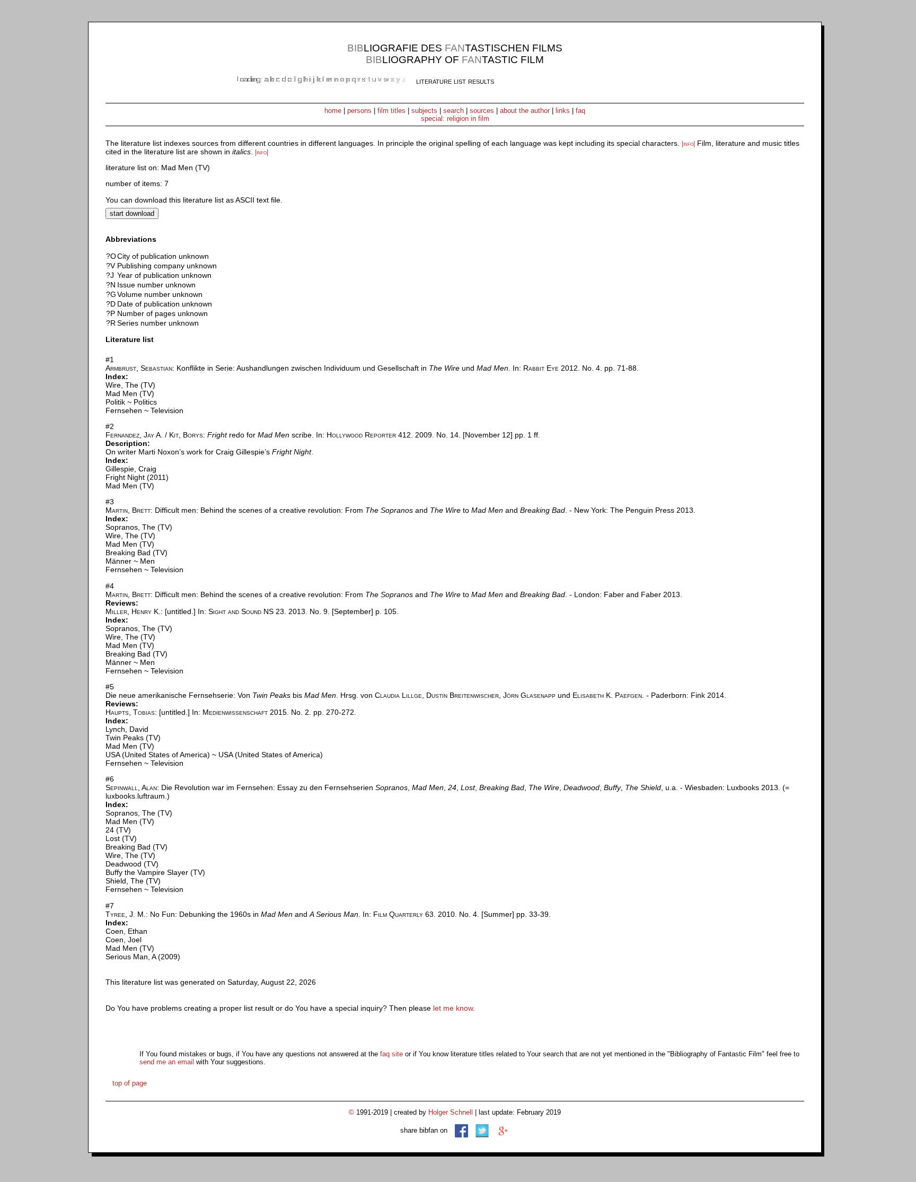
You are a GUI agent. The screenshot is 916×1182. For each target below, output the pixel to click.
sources (482, 111)
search (453, 111)
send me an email (166, 1062)
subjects (424, 111)
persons (359, 111)
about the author (525, 111)
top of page (129, 1083)
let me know (453, 1008)
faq (580, 111)
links (563, 111)
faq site (391, 1054)
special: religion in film (455, 118)
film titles (391, 111)
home (332, 111)
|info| (688, 144)
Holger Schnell (450, 1112)
